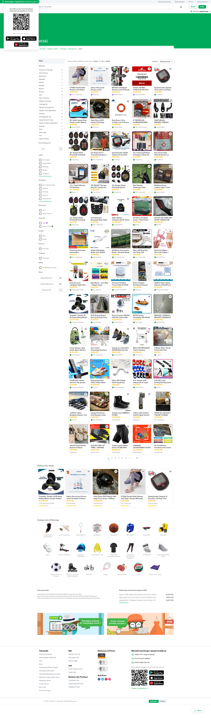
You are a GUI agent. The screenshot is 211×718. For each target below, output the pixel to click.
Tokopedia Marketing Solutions (49, 674)
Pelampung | (93, 596)
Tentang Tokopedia (164, 2)
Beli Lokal (42, 687)
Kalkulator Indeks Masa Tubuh (49, 677)
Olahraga (63, 49)
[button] (200, 11)
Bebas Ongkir (73, 661)
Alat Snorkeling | (84, 596)
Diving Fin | (61, 598)
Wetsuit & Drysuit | (52, 598)
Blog (40, 664)
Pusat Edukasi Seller (75, 669)
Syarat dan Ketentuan (75, 684)
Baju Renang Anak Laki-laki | (73, 594)
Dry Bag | (97, 598)
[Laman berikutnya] (141, 458)
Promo (191, 2)
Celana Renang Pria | (44, 594)
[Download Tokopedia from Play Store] (156, 672)
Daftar (202, 7)
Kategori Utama (52, 49)
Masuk (193, 7)
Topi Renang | (74, 596)
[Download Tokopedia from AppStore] (156, 678)
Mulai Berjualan (180, 2)
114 (137, 458)
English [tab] (162, 701)
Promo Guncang (44, 690)
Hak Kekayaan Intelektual (47, 657)
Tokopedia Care (202, 2)
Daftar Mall (72, 672)
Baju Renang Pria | (88, 598)
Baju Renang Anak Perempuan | (47, 596)
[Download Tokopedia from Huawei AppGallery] (156, 683)
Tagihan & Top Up (74, 654)
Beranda (43, 49)
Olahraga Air (72, 49)
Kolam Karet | (41, 598)
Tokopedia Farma (45, 680)
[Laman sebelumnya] (105, 458)
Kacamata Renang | (63, 596)
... (133, 458)
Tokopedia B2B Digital (46, 671)
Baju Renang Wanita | (57, 594)
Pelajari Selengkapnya (138, 688)
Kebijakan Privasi (74, 687)
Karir (40, 661)
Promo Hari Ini (44, 684)
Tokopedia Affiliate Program (48, 667)
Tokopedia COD (73, 657)
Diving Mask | (69, 598)
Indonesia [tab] (154, 701)
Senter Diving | (78, 598)
